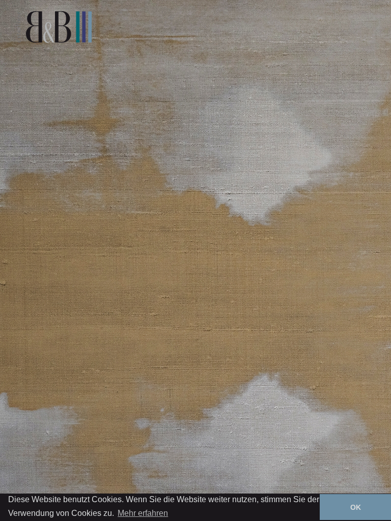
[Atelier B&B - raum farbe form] (53, 27)
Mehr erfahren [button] (143, 513)
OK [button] (355, 507)
